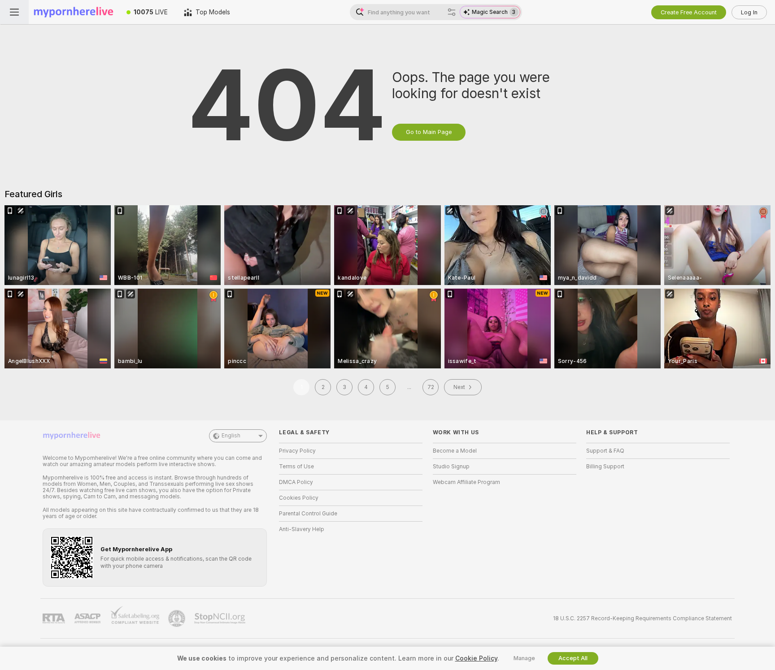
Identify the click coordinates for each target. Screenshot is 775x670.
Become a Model (455, 451)
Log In (749, 12)
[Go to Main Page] (73, 12)
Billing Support (605, 466)
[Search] (451, 12)
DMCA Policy (296, 482)
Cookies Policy (298, 498)
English (231, 435)
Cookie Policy (476, 658)
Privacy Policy (297, 451)
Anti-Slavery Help (301, 529)
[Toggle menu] (14, 12)
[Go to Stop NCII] (220, 618)
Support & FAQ (605, 451)
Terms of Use (296, 466)
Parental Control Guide (308, 513)
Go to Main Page (429, 132)
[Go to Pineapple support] (177, 618)
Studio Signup (451, 466)
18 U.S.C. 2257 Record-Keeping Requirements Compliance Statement (642, 618)
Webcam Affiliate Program (466, 482)
